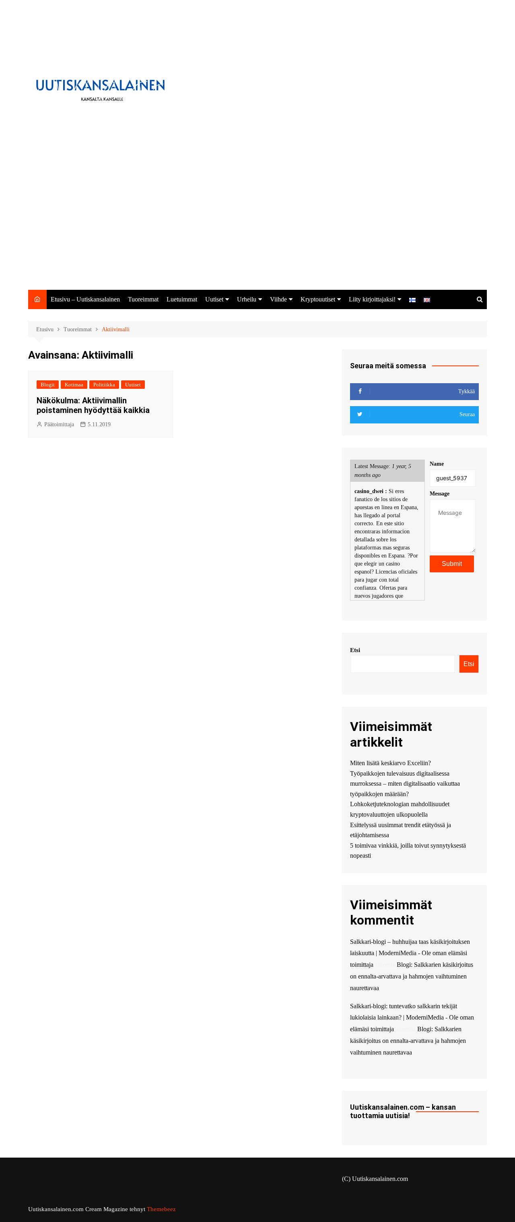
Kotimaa (74, 385)
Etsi (355, 650)
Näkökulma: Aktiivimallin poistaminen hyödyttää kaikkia (93, 405)
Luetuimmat (182, 299)
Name (437, 464)
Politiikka (104, 385)
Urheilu (246, 299)
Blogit (48, 385)
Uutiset (214, 299)
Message (439, 494)
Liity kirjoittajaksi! (372, 299)
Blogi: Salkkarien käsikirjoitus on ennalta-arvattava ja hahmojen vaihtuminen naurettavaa (411, 976)
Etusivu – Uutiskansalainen (85, 299)
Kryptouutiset (318, 299)
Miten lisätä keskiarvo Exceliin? (390, 763)
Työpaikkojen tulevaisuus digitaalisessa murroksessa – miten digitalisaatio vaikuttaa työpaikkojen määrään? (405, 783)
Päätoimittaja (59, 424)
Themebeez (161, 1209)
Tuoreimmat (143, 299)
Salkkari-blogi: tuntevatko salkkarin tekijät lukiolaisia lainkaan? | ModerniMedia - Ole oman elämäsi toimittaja (412, 1018)
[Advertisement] (257, 229)
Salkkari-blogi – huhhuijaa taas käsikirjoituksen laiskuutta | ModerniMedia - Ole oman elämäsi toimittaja (410, 953)
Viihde (278, 299)
